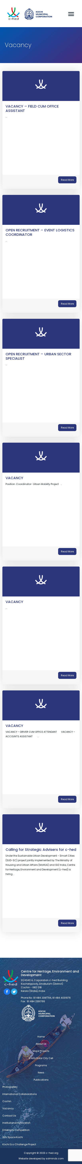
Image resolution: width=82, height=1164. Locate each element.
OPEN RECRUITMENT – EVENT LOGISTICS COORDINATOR (40, 232)
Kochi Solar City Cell (41, 1058)
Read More (67, 180)
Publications (41, 1079)
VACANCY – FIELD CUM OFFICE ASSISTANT (32, 108)
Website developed (30, 1158)
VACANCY (14, 477)
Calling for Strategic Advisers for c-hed (41, 849)
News (41, 1072)
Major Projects (41, 1051)
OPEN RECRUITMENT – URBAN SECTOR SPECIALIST (38, 356)
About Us (41, 1044)
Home (41, 1036)
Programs (41, 1065)
